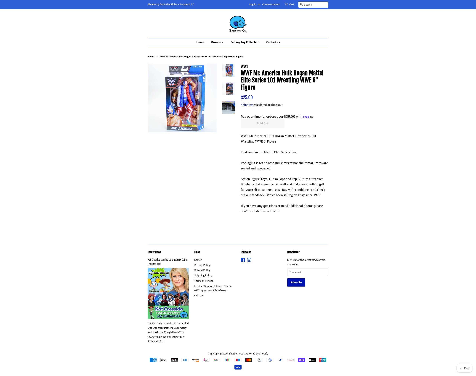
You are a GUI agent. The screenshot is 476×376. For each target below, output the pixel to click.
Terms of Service (203, 280)
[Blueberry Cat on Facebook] (243, 260)
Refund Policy (202, 270)
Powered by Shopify (256, 353)
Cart (291, 4)
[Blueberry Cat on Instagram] (249, 260)
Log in (252, 4)
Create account (270, 4)
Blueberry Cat (236, 353)
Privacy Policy (202, 265)
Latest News (154, 252)
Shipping (247, 105)
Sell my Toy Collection (245, 42)
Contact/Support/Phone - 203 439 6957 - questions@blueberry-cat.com (213, 290)
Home (200, 42)
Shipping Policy (203, 275)
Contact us (273, 42)
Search (198, 259)
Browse (216, 42)
